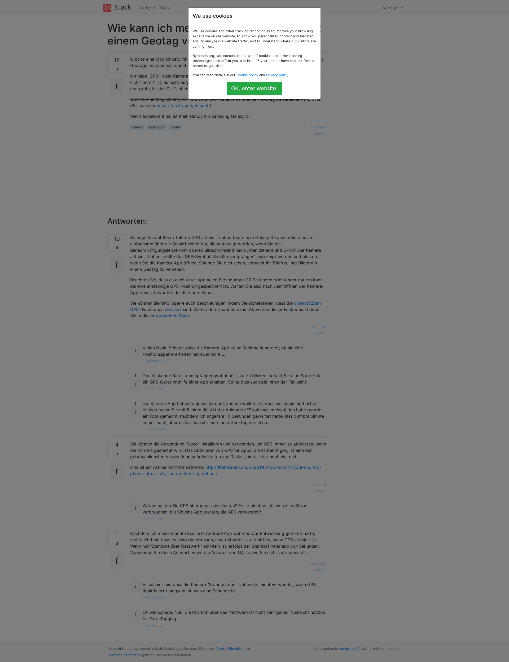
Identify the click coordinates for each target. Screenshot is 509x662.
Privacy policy (277, 75)
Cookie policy (247, 75)
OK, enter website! (254, 88)
